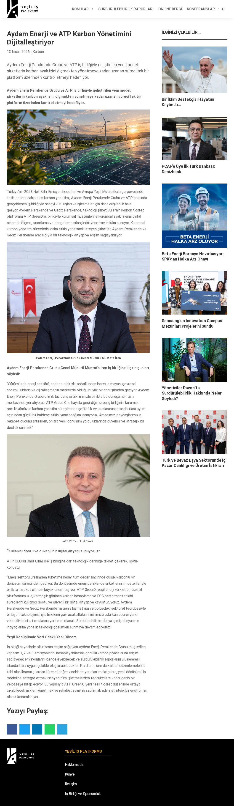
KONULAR (80, 9)
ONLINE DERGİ (170, 9)
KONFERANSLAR (201, 9)
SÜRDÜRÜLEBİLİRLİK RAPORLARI (125, 9)
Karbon (38, 51)
